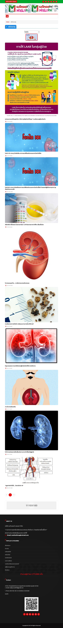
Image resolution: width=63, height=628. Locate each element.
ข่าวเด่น (7, 548)
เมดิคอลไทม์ (8, 551)
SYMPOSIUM (8, 558)
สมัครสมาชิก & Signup (11, 1)
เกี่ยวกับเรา (7, 545)
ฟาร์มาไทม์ (7, 555)
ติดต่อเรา (7, 570)
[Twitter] (46, 2)
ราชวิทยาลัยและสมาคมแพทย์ (12, 564)
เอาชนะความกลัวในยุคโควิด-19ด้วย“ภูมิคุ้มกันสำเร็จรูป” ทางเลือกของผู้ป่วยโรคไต (25, 119)
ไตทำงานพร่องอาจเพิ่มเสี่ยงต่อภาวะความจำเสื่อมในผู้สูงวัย (19, 452)
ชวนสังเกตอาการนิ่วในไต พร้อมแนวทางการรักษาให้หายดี (19, 324)
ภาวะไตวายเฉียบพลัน (10, 407)
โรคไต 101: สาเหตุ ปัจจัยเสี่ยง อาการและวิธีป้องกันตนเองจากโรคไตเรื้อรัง (23, 153)
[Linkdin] (51, 2)
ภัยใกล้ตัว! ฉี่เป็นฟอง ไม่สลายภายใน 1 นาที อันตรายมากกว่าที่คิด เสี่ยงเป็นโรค (24, 225)
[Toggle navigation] (7, 16)
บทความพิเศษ (8, 561)
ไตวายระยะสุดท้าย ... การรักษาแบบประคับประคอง (17, 283)
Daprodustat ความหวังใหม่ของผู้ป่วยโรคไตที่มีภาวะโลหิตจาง (20, 366)
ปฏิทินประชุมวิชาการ (10, 567)
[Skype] (56, 2)
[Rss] (54, 2)
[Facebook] (43, 2)
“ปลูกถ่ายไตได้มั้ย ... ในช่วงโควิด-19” (14, 485)
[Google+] (48, 2)
